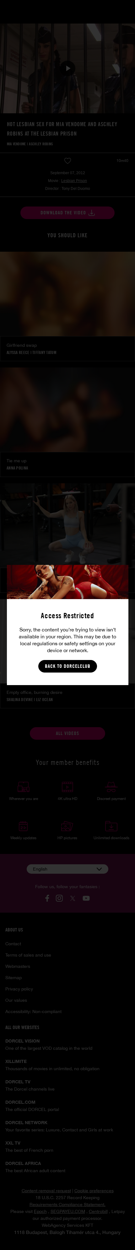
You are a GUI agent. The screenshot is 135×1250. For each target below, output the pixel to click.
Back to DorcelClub (67, 666)
